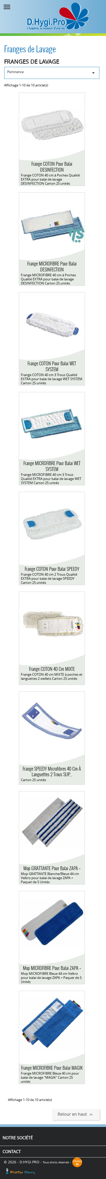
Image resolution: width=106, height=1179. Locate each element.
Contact (12, 1151)
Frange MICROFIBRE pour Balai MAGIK (52, 1067)
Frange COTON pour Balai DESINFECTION (51, 166)
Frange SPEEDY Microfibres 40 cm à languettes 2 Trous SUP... (52, 771)
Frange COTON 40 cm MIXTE (52, 668)
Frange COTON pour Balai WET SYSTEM (52, 366)
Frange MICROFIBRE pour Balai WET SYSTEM (52, 466)
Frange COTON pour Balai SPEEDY (52, 568)
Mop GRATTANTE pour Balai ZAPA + (52, 868)
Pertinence (51, 73)
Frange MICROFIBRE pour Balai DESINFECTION (52, 266)
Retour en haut (76, 1114)
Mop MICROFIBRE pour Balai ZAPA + (52, 968)
